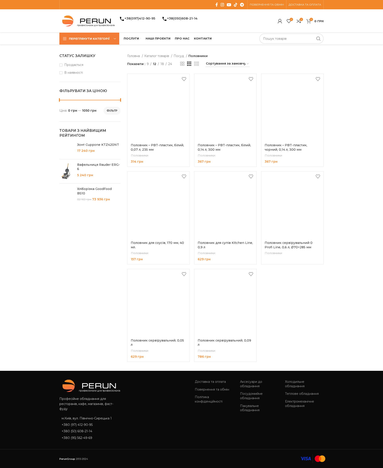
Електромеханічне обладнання (299, 403)
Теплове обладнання (302, 394)
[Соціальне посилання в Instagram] (222, 4)
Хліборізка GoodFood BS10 (94, 191)
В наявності (73, 73)
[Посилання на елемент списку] (90, 424)
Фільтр (112, 110)
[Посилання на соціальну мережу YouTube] (229, 4)
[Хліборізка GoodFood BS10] (66, 195)
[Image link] (89, 385)
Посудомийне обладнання (251, 396)
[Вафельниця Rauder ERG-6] (66, 171)
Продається (73, 65)
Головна (134, 56)
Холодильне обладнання (295, 384)
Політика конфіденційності (209, 399)
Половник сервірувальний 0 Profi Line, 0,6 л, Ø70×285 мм (289, 245)
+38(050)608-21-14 (182, 18)
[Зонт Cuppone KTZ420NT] (66, 149)
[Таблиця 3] (189, 64)
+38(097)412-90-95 (140, 18)
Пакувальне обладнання (250, 408)
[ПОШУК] (318, 39)
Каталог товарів (157, 56)
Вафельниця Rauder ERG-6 (98, 167)
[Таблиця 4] (196, 64)
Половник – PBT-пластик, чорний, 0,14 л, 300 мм (286, 147)
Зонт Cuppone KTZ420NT (98, 145)
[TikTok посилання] (236, 4)
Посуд (179, 56)
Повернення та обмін (212, 389)
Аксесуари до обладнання (251, 384)
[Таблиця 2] (182, 64)
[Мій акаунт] (280, 21)
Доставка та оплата (210, 382)
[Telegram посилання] (242, 4)
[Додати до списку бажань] (184, 79)
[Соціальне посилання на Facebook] (216, 4)
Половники (139, 155)
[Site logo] (87, 21)
